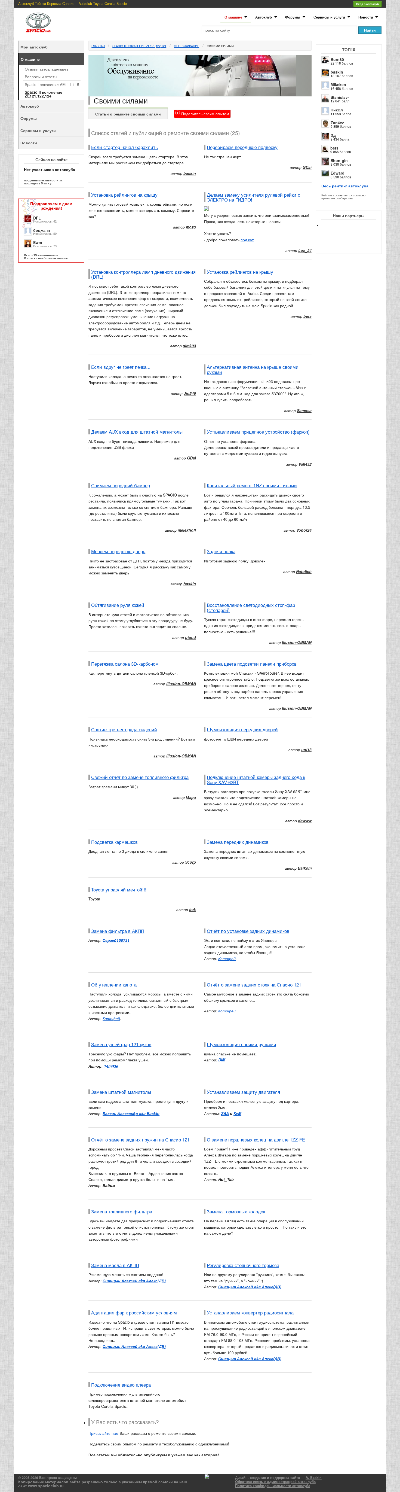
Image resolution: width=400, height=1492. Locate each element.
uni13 (306, 749)
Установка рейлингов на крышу (124, 194)
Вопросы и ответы (41, 76)
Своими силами (220, 46)
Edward (337, 173)
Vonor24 (304, 530)
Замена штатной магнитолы (121, 1092)
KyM (237, 1113)
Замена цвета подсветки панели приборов (252, 663)
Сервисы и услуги (329, 17)
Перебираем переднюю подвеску (242, 147)
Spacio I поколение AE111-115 (52, 84)
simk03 (189, 345)
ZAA (225, 1113)
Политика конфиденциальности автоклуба (272, 1485)
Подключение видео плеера (121, 1384)
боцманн (41, 230)
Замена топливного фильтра (121, 1211)
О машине (233, 17)
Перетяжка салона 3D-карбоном (125, 663)
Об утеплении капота (114, 984)
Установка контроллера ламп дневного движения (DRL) (143, 274)
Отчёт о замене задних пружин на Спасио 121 (140, 1139)
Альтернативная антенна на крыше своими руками (253, 369)
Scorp (190, 862)
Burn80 (337, 59)
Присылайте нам (103, 1433)
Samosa (304, 410)
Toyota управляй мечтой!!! (118, 889)
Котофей (227, 958)
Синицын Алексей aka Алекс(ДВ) (134, 1280)
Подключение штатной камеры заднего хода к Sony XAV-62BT (256, 779)
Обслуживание (186, 46)
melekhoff (187, 530)
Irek (192, 909)
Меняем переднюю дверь (118, 551)
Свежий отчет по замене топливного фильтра (140, 777)
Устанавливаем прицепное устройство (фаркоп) (258, 431)
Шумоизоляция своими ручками (241, 1044)
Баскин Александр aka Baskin (131, 1113)
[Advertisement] (353, 245)
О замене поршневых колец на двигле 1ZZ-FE (256, 1139)
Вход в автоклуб (367, 4)
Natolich (304, 571)
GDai (307, 167)
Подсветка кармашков (114, 842)
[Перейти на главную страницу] (38, 22)
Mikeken (338, 84)
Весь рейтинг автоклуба (344, 185)
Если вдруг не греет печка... (120, 367)
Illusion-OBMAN (297, 642)
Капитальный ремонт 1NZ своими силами (252, 485)
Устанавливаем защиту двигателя (243, 1092)
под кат (247, 239)
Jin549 (190, 393)
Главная (98, 46)
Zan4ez (337, 122)
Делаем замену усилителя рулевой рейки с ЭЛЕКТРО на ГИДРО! (253, 197)
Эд (333, 135)
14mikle (111, 1066)
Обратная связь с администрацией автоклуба (275, 1481)
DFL (37, 218)
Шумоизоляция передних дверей (242, 729)
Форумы (292, 17)
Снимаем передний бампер (120, 485)
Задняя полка (221, 551)
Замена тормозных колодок (236, 1211)
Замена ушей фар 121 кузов (121, 1044)
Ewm (37, 242)
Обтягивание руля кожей (117, 605)
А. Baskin (314, 1477)
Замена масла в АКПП (115, 1265)
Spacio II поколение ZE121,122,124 (139, 46)
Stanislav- (340, 97)
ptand (190, 637)
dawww (305, 820)
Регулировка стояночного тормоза (243, 1265)
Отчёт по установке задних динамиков (248, 931)
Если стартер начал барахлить (124, 147)
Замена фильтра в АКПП (117, 931)
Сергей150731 (116, 940)
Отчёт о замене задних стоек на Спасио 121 (254, 984)
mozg (191, 227)
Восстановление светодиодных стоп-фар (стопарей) (251, 607)
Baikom (305, 868)
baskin (337, 72)
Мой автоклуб (34, 47)
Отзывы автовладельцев (46, 69)
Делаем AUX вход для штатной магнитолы (137, 431)
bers (334, 148)
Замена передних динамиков (238, 842)
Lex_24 (305, 250)
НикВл (337, 109)
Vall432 (305, 464)
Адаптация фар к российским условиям (134, 1312)
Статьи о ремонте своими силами (128, 114)
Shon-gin (339, 160)
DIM (221, 1059)
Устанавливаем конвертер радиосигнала (250, 1312)
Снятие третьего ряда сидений (124, 729)
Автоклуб (263, 17)
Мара (191, 797)
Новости (365, 17)
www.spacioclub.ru (46, 1485)
